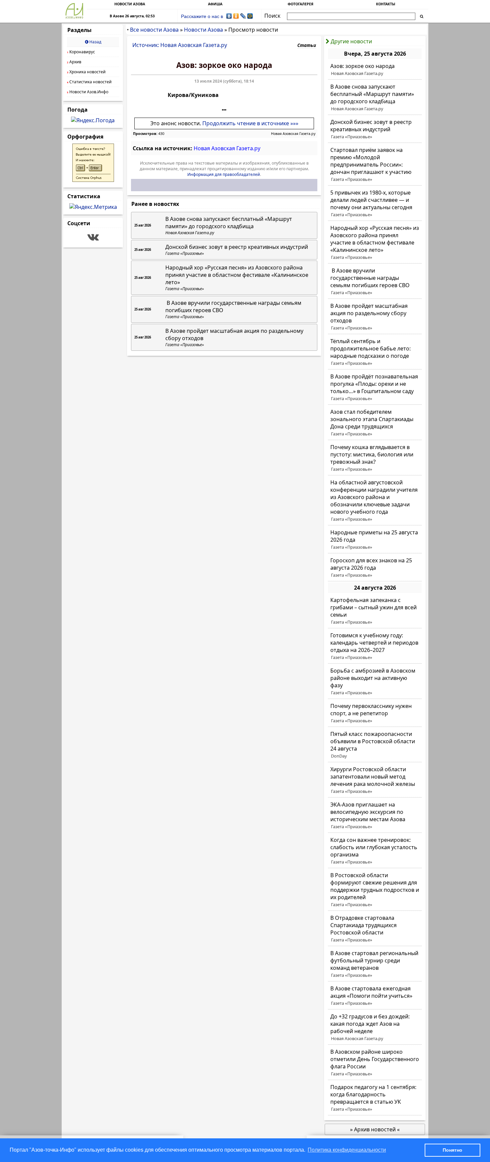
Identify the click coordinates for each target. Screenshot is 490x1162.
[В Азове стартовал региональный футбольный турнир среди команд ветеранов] (375, 964)
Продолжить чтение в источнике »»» (250, 123)
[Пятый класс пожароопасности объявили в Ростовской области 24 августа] (375, 745)
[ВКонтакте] (229, 16)
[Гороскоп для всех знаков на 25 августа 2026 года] (375, 567)
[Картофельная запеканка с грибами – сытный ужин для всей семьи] (375, 611)
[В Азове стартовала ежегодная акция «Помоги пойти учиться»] (375, 995)
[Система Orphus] (93, 180)
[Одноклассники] (236, 16)
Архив (74, 62)
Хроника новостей (86, 72)
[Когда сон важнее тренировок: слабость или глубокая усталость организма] (375, 851)
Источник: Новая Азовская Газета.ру (179, 45)
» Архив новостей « (375, 1129)
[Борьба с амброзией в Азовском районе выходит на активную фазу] (375, 682)
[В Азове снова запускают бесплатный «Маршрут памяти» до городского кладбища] (375, 98)
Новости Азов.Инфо (87, 92)
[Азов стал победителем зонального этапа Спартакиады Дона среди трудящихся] (375, 423)
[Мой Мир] (250, 16)
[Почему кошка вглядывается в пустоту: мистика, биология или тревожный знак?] (375, 458)
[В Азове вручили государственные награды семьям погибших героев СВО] (375, 281)
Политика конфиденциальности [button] (347, 1150)
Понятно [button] (452, 1150)
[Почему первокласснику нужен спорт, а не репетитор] (375, 713)
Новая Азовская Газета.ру (293, 133)
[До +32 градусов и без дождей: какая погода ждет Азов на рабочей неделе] (375, 1027)
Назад (94, 42)
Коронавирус (81, 52)
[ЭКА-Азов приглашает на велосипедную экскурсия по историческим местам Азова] (375, 816)
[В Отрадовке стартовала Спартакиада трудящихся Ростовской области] (375, 929)
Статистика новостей (89, 82)
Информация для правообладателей (223, 174)
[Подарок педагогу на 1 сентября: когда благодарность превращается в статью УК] (375, 1098)
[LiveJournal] (243, 16)
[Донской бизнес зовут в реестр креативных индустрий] (375, 129)
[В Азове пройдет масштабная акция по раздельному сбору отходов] (375, 317)
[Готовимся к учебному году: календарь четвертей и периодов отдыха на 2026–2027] (375, 646)
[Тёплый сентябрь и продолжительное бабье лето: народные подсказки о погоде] (375, 352)
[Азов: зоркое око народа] (375, 69)
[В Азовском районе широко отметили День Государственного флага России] (375, 1063)
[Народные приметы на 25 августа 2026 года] (375, 539)
